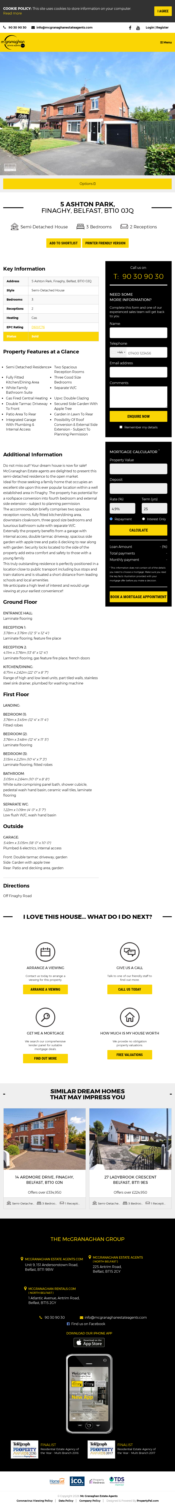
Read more (12, 13)
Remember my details (141, 427)
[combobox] (118, 352)
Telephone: (119, 343)
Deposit (116, 480)
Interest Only (156, 519)
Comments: (119, 383)
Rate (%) (117, 499)
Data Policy (66, 1500)
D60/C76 (38, 327)
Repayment (123, 519)
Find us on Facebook (87, 1324)
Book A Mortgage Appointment (138, 597)
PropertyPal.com (148, 1500)
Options (86, 184)
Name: (115, 324)
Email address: (121, 363)
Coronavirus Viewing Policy (35, 1500)
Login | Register (157, 27)
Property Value (122, 460)
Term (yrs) (150, 499)
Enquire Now (138, 416)
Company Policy (90, 1500)
